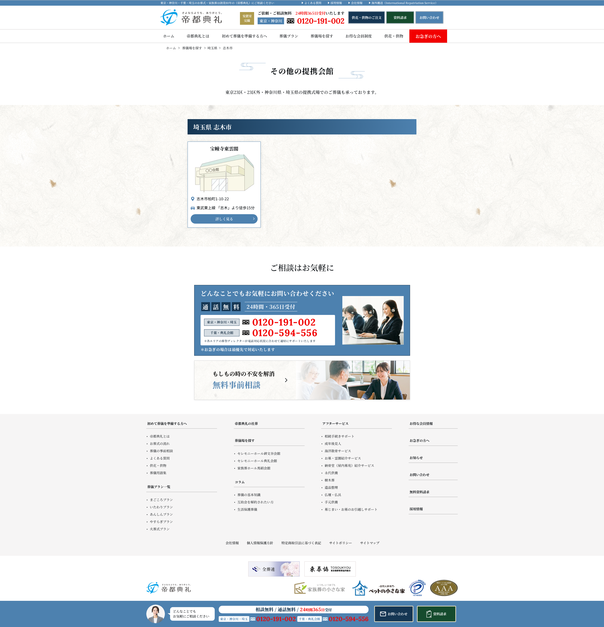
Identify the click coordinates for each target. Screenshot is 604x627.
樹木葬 (330, 480)
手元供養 (331, 502)
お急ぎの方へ (428, 36)
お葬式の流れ (160, 443)
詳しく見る (224, 218)
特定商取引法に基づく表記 (301, 542)
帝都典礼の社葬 (246, 423)
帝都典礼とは (198, 36)
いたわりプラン (161, 507)
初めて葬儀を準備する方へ (244, 36)
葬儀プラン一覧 (158, 486)
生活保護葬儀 (247, 509)
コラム (240, 482)
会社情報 (356, 3)
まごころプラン (161, 499)
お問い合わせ (419, 474)
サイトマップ (369, 542)
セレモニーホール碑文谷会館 (258, 453)
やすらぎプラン (161, 521)
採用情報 (336, 3)
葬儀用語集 (158, 472)
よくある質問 (312, 3)
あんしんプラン (161, 514)
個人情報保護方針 (260, 542)
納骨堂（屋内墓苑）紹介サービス (349, 465)
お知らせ (416, 457)
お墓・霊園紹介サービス (343, 458)
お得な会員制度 (358, 36)
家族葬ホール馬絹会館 (253, 468)
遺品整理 (331, 487)
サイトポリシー (340, 542)
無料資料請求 (419, 491)
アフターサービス (335, 423)
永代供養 (331, 472)
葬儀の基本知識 (248, 494)
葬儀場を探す (321, 36)
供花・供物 (393, 36)
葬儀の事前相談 (161, 450)
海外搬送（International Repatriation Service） (405, 3)
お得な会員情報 (421, 423)
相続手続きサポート (339, 436)
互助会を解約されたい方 (255, 502)
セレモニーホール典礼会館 (257, 460)
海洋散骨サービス (338, 450)
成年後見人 (333, 443)
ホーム (168, 36)
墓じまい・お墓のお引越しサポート (351, 509)
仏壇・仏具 (333, 494)
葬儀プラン (288, 36)
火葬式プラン (160, 529)
